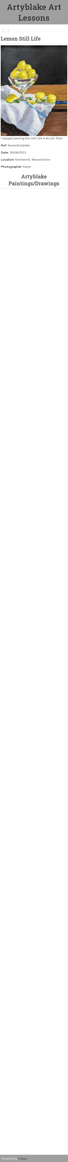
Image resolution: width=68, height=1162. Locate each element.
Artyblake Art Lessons (34, 12)
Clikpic (22, 1158)
